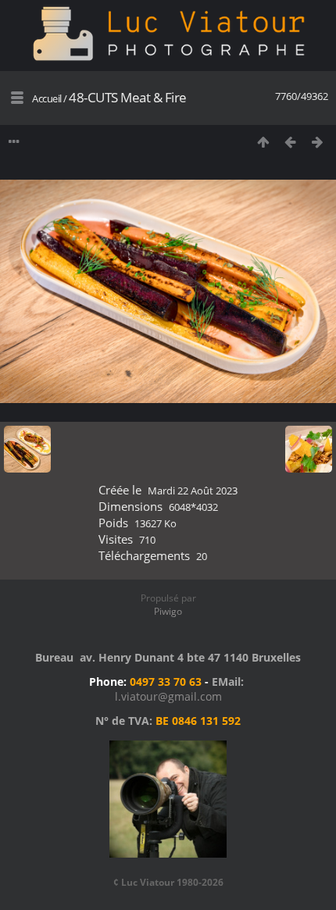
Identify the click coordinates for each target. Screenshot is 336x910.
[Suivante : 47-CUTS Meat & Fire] (317, 142)
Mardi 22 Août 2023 (193, 491)
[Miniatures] (263, 142)
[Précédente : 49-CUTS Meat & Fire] (290, 142)
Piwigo (168, 611)
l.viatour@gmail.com (168, 696)
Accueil (47, 98)
